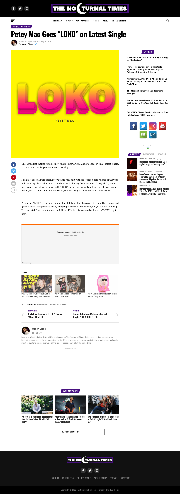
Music (69, 20)
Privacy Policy (100, 478)
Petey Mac (62, 305)
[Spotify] (143, 135)
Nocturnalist (82, 20)
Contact (113, 478)
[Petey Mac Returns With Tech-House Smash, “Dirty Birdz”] (103, 284)
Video (105, 20)
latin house (43, 305)
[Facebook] (134, 126)
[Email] (153, 135)
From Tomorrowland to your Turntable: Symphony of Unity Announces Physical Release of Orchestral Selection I (145, 69)
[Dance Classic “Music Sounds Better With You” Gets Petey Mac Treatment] (36, 284)
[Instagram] (153, 126)
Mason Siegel (27, 44)
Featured (57, 20)
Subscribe (125, 478)
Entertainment (119, 20)
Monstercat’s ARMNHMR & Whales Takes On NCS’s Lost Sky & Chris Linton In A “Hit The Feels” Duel (147, 81)
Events (96, 20)
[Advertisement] (70, 368)
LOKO (53, 305)
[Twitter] (143, 126)
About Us (54, 478)
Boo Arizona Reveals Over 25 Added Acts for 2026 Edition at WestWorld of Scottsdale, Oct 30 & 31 (147, 103)
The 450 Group (84, 478)
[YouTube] (162, 126)
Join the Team (68, 478)
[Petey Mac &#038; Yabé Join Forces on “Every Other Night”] (70, 284)
